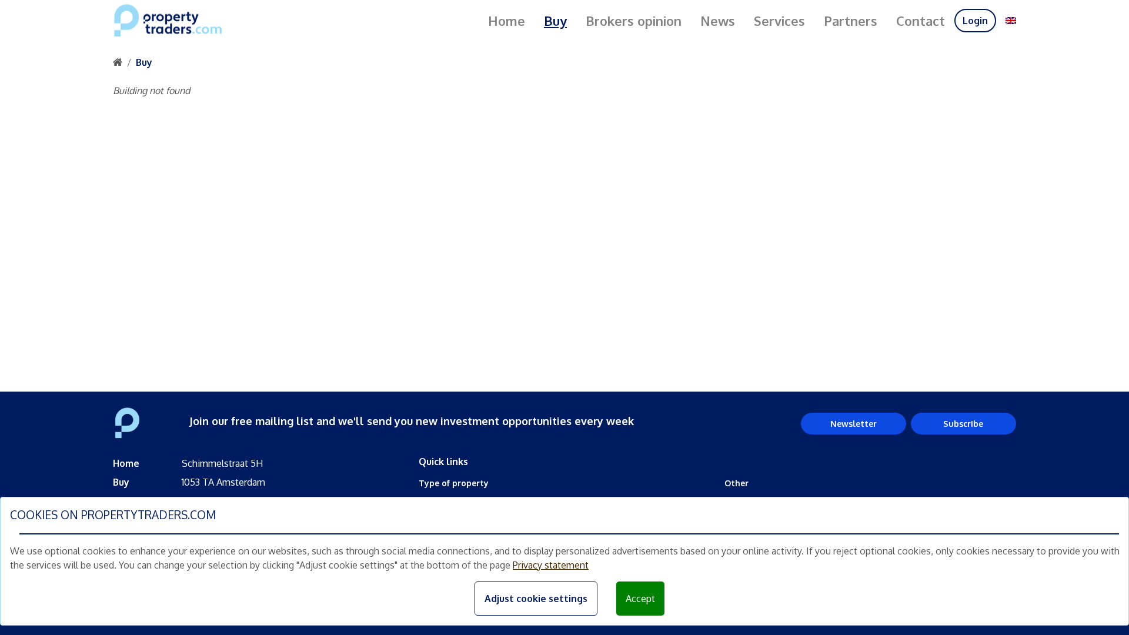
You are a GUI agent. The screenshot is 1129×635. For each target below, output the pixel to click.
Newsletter (853, 424)
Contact (920, 20)
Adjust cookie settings (536, 598)
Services (779, 20)
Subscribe (963, 424)
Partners (850, 20)
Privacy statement (551, 565)
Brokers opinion (634, 20)
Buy (555, 20)
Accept (640, 598)
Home (506, 20)
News (717, 20)
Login (975, 20)
